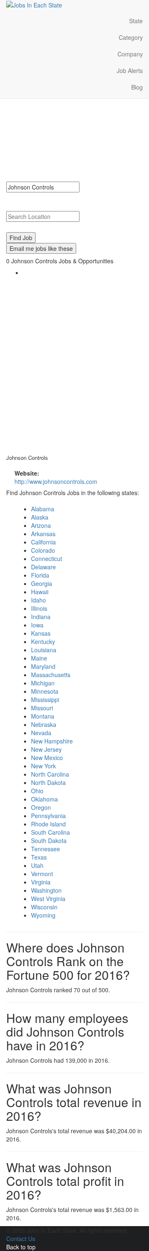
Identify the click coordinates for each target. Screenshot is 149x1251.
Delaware (43, 567)
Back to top (21, 1247)
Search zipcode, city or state (46, 226)
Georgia (41, 583)
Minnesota (44, 691)
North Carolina (50, 774)
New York (43, 766)
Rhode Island (48, 824)
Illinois (39, 608)
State (136, 21)
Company (130, 54)
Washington (46, 890)
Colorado (43, 550)
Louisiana (43, 650)
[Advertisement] (74, 363)
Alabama (42, 509)
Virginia (40, 882)
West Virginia (48, 898)
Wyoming (43, 915)
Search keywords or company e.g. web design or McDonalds (71, 200)
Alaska (39, 517)
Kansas (40, 633)
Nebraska (43, 724)
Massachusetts (50, 674)
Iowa (37, 625)
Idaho (38, 600)
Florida (40, 575)
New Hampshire (52, 741)
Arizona (41, 525)
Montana (42, 716)
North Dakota (48, 782)
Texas (39, 857)
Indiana (40, 616)
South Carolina (50, 832)
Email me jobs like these (41, 248)
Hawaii (39, 592)
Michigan (43, 683)
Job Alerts (130, 70)
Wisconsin (44, 907)
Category (131, 37)
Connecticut (46, 558)
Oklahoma (44, 799)
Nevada (41, 733)
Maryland (43, 666)
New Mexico (47, 757)
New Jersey (46, 749)
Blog (137, 87)
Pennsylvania (48, 815)
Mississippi (45, 699)
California (43, 542)
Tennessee (45, 849)
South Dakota (49, 840)
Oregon (41, 807)
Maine (39, 658)
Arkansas (43, 534)
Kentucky (43, 641)
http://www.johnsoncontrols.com (55, 481)
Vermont (42, 874)
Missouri (42, 708)
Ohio (37, 791)
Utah (37, 865)
